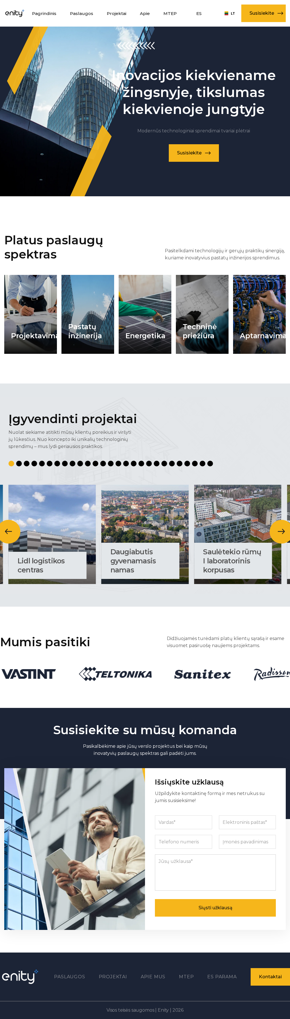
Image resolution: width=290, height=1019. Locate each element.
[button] (263, 13)
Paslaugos (69, 976)
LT (228, 13)
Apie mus (153, 976)
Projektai (113, 976)
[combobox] (227, 13)
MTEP (186, 976)
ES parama (221, 976)
